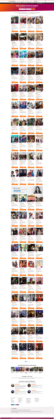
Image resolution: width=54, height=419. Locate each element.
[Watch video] (17, 57)
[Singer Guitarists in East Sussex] (36, 369)
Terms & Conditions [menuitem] (12, 401)
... (21, 28)
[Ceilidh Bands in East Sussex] (31, 369)
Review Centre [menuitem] (12, 400)
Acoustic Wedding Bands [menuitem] (20, 400)
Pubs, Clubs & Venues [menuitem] (28, 402)
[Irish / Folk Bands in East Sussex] (22, 369)
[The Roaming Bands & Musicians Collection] (27, 369)
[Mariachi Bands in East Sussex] (18, 369)
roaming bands (16, 12)
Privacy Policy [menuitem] (12, 402)
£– (21, 15)
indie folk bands (28, 12)
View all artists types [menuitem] (20, 402)
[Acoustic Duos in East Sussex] (13, 369)
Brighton (36, 377)
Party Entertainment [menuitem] (28, 400)
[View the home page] (11, 1)
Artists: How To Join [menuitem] (36, 400)
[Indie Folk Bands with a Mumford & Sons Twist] (41, 369)
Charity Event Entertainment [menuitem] (28, 401)
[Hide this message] (42, 418)
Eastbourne (41, 377)
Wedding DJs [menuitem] (19, 401)
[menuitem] (19, 1)
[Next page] (29, 361)
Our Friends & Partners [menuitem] (37, 401)
